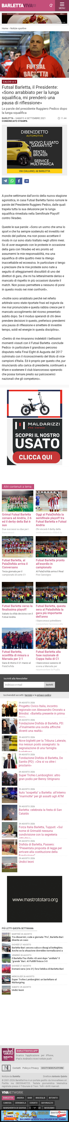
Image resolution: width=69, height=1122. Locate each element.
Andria (20, 1098)
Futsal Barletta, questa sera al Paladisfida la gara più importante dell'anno (51, 611)
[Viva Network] (12, 1092)
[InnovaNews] (6, 1070)
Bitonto (53, 1098)
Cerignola (20, 1103)
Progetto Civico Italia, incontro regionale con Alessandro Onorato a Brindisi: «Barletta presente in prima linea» (42, 711)
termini (28, 695)
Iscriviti (49, 684)
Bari (30, 1098)
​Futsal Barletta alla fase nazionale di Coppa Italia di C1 (48, 655)
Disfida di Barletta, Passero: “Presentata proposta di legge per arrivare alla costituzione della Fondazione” (40, 850)
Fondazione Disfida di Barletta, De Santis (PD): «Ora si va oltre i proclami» (41, 761)
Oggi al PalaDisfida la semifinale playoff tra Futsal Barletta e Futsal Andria (51, 520)
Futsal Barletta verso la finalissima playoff (17, 607)
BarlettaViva (20, 5)
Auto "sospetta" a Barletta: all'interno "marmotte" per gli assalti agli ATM (42, 794)
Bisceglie (40, 1098)
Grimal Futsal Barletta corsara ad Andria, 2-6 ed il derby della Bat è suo (16, 520)
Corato (34, 1103)
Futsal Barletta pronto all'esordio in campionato (50, 563)
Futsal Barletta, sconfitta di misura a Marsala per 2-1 (15, 655)
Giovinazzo (47, 1103)
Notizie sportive (18, 28)
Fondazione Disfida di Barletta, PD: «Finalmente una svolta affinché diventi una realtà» (41, 727)
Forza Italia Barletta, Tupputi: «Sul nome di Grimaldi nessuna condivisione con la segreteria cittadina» (41, 832)
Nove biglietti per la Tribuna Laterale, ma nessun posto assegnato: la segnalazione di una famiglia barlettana (42, 746)
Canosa (7, 1103)
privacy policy (44, 695)
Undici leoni (26, 861)
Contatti (17, 1068)
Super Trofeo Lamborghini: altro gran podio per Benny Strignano (39, 777)
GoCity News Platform (52, 1068)
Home (5, 28)
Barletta (8, 1098)
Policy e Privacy (30, 1068)
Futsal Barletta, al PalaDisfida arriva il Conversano (15, 563)
